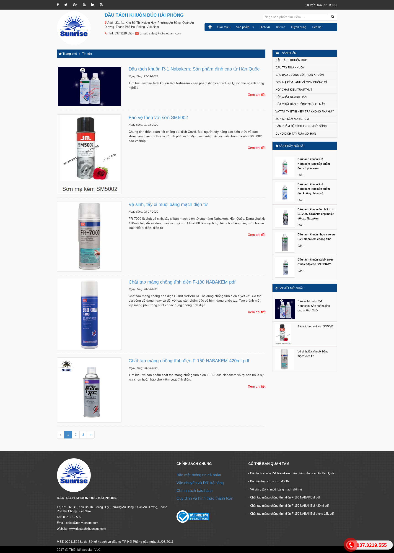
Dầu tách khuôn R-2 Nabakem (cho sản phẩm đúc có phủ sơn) (314, 164)
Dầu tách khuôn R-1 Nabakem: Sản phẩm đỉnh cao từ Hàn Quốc (194, 68)
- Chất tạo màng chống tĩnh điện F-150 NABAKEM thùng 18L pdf (291, 513)
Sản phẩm (244, 27)
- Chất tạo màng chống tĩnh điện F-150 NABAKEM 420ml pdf (288, 505)
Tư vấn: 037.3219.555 (321, 5)
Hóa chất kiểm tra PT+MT (293, 89)
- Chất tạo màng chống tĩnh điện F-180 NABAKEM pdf (284, 497)
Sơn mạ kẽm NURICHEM (292, 118)
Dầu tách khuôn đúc (291, 60)
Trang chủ (69, 53)
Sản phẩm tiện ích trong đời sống (301, 126)
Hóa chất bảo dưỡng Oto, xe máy (300, 104)
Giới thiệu (223, 27)
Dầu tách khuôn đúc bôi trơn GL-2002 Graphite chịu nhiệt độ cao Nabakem (316, 214)
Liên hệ (316, 27)
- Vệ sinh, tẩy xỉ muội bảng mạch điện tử (275, 489)
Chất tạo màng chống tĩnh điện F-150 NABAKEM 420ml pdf (189, 360)
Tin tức (280, 27)
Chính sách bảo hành (194, 490)
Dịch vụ (265, 27)
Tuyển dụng (298, 27)
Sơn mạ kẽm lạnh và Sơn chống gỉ (301, 82)
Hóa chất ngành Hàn (291, 97)
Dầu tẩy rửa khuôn (290, 67)
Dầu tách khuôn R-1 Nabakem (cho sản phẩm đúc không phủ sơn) (314, 189)
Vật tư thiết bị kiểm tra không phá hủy (304, 111)
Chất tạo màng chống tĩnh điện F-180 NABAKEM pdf (182, 281)
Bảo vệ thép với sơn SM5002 (158, 117)
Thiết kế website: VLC (85, 549)
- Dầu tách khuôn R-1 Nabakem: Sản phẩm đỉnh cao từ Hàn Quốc (291, 473)
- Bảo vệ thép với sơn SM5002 (268, 481)
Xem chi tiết (256, 95)
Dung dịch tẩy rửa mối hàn (295, 133)
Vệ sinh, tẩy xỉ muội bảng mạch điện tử (168, 204)
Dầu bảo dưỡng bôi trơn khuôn (299, 74)
